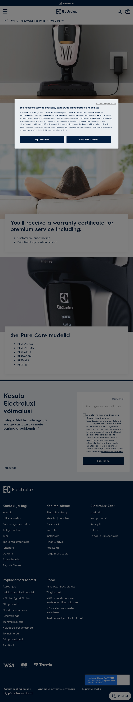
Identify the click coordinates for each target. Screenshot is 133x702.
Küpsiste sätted (42, 139)
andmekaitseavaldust (57, 130)
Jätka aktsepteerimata (106, 103)
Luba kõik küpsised (88, 139)
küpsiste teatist (39, 130)
